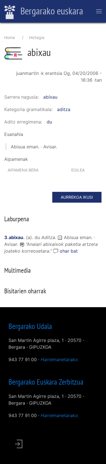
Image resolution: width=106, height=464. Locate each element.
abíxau (50, 97)
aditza (63, 109)
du (49, 122)
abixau (16, 237)
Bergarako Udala (30, 326)
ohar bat (69, 251)
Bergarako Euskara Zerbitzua (45, 382)
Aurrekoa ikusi (77, 197)
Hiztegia (36, 37)
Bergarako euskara (50, 10)
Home (9, 37)
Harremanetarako (59, 359)
